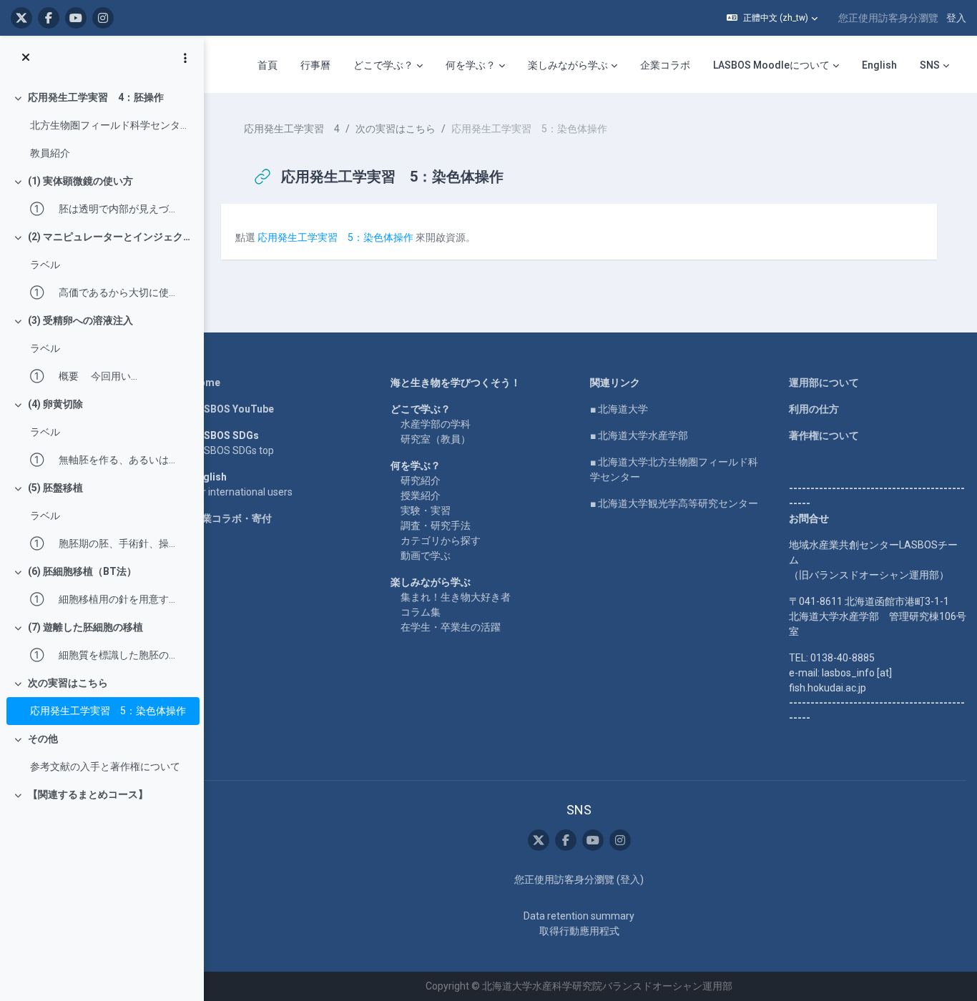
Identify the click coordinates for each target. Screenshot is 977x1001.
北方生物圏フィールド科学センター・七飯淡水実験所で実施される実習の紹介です (111, 125)
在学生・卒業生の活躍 (451, 627)
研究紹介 (421, 480)
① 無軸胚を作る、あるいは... (102, 459)
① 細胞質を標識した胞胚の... (102, 655)
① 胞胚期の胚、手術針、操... (102, 543)
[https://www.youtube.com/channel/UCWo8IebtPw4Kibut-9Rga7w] (76, 18)
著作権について (824, 435)
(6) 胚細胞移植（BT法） (82, 571)
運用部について (824, 382)
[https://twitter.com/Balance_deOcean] (21, 18)
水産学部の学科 (436, 424)
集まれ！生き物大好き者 (456, 597)
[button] (772, 18)
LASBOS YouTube (233, 409)
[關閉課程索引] (26, 58)
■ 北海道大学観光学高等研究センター (674, 503)
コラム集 (421, 612)
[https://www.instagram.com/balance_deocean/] (103, 18)
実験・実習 (426, 510)
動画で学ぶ (426, 555)
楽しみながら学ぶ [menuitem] (568, 65)
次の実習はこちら (68, 683)
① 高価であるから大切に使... (102, 292)
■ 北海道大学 (619, 409)
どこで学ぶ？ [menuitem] (383, 65)
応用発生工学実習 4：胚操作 (96, 97)
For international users (242, 492)
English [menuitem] (879, 65)
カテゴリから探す (441, 540)
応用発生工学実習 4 (292, 128)
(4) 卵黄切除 (55, 404)
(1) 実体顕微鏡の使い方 (80, 181)
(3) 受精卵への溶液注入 (80, 320)
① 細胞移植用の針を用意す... (102, 599)
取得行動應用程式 (579, 931)
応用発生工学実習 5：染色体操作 (108, 710)
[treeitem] (101, 125)
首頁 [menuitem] (267, 65)
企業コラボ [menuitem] (665, 65)
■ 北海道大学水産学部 (639, 435)
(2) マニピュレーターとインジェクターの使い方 (110, 236)
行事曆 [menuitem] (315, 65)
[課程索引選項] (185, 58)
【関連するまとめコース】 (88, 794)
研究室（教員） (436, 439)
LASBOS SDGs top (233, 450)
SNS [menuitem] (930, 65)
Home (206, 382)
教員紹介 (50, 153)
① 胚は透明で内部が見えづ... (102, 208)
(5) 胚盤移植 (55, 487)
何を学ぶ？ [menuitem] (471, 65)
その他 (43, 738)
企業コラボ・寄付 (232, 518)
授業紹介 (421, 495)
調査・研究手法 (436, 525)
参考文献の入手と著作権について (105, 766)
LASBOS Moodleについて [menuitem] (771, 65)
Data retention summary (579, 916)
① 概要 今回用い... (83, 376)
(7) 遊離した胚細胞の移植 (85, 627)
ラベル (45, 264)
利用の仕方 (814, 409)
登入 (956, 18)
